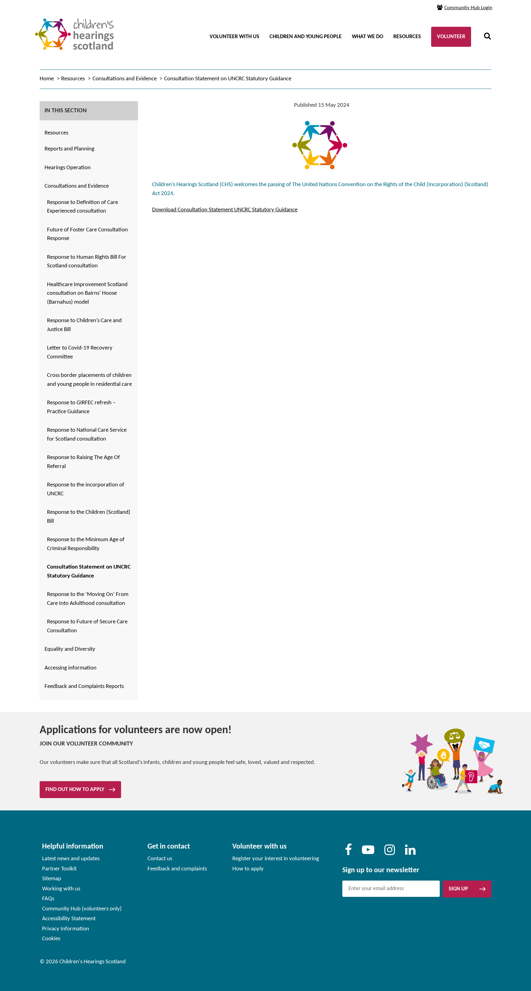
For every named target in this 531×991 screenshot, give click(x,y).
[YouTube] (368, 853)
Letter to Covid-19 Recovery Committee (79, 352)
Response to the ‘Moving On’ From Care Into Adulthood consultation (87, 599)
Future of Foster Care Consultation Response (87, 234)
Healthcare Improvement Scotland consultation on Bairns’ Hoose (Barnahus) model (87, 293)
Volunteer (451, 37)
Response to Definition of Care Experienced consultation (82, 207)
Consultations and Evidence (77, 186)
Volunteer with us (234, 37)
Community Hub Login (468, 7)
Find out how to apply (74, 790)
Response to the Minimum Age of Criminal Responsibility (85, 544)
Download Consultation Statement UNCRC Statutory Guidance (224, 210)
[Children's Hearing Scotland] (74, 25)
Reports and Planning (69, 149)
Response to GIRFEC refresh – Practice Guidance (81, 407)
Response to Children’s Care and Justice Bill (84, 325)
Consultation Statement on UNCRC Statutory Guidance (89, 571)
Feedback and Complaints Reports (84, 686)
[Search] (487, 37)
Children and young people (305, 37)
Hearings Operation (68, 168)
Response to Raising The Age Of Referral (83, 462)
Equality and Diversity (70, 649)
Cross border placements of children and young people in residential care (89, 380)
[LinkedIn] (410, 853)
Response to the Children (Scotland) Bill (88, 516)
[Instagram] (389, 853)
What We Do (367, 37)
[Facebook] (348, 853)
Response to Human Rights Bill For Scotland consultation (86, 261)
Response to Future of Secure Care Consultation (87, 626)
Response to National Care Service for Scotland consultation (87, 434)
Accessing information (70, 668)
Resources (407, 37)
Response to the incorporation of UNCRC (85, 489)
